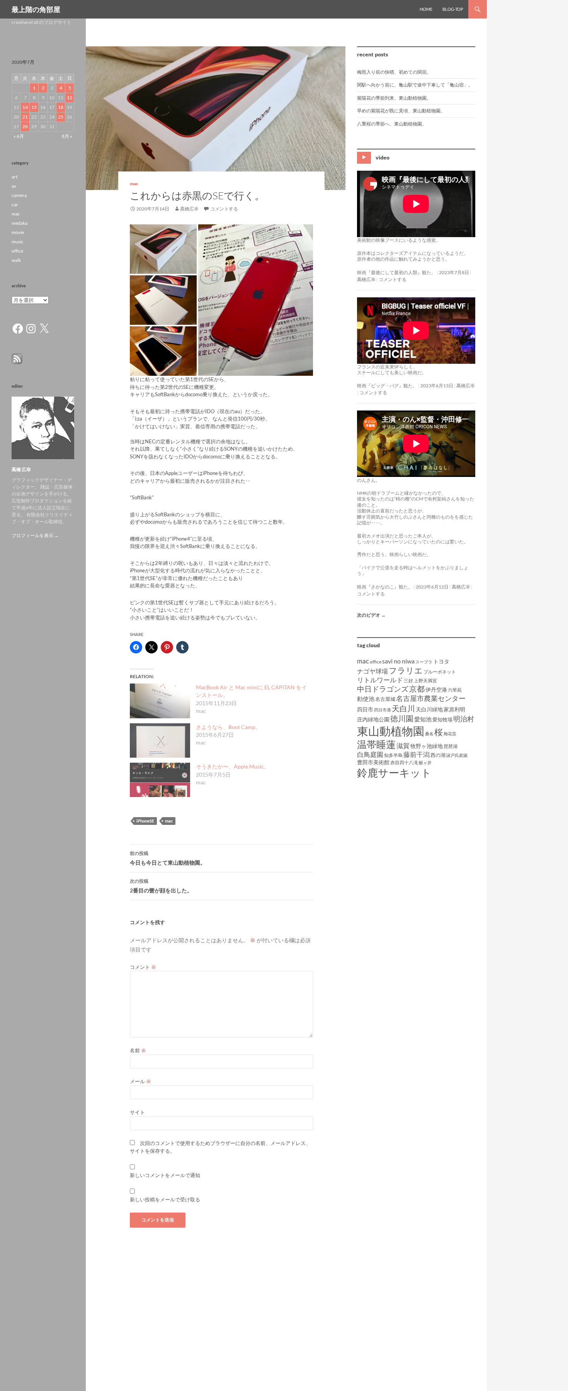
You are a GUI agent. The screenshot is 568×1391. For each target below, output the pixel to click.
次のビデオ (371, 615)
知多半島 (393, 755)
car (15, 204)
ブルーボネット (439, 672)
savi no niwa (398, 661)
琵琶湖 (450, 746)
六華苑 (455, 690)
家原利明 (454, 709)
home (426, 9)
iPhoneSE (145, 820)
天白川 (403, 708)
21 (25, 117)
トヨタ (441, 661)
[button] (163, 249)
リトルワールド (380, 680)
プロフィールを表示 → (35, 535)
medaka (19, 223)
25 (60, 117)
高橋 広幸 (21, 469)
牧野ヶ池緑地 (426, 746)
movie (18, 232)
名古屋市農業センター (431, 698)
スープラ (423, 661)
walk (16, 260)
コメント (143, 967)
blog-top (452, 9)
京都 (417, 688)
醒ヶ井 (425, 762)
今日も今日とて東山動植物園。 (168, 858)
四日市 (365, 709)
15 (34, 107)
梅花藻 (450, 733)
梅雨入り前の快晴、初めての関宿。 (394, 72)
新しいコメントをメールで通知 (165, 1175)
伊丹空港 (436, 689)
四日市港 (382, 709)
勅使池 (365, 699)
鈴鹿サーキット (394, 772)
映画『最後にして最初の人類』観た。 (396, 272)
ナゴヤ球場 (372, 671)
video (382, 157)
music (18, 241)
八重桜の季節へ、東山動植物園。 (392, 124)
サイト (137, 1112)
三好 (408, 681)
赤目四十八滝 (404, 762)
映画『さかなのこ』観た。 (385, 587)
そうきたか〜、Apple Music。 (232, 766)
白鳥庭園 (370, 754)
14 (25, 107)
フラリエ (406, 670)
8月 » (67, 136)
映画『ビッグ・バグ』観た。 (387, 385)
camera (19, 195)
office (375, 662)
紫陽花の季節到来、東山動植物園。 (394, 98)
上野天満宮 (425, 681)
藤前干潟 (416, 754)
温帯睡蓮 (376, 744)
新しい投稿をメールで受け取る (165, 1199)
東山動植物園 (390, 731)
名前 (138, 1050)
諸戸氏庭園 (457, 755)
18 (60, 107)
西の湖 (438, 755)
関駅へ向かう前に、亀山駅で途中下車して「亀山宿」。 (415, 85)
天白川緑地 (429, 709)
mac (134, 184)
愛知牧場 (442, 719)
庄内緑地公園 (373, 719)
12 (69, 97)
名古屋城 (385, 699)
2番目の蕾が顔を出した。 (161, 886)
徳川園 (401, 718)
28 (25, 126)
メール (140, 1081)
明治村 (463, 718)
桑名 (429, 733)
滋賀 (403, 745)
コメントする (224, 209)
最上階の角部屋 (36, 9)
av (14, 186)
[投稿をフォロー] (17, 358)
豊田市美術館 (373, 762)
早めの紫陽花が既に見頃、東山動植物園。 (401, 111)
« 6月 (19, 136)
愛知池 (423, 719)
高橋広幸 (189, 209)
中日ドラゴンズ (382, 688)
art (14, 177)
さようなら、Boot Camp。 (228, 727)
